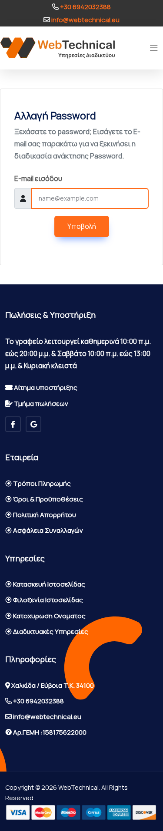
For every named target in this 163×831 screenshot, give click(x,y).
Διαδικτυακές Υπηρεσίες (50, 631)
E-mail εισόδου (38, 178)
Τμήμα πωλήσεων (40, 403)
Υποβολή (81, 226)
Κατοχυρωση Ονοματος (49, 615)
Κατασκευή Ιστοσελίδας (48, 584)
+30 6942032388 (85, 6)
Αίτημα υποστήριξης (45, 387)
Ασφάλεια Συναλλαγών (47, 530)
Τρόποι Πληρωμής (41, 483)
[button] (154, 48)
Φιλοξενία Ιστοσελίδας (47, 599)
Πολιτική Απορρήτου (44, 514)
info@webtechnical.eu (85, 19)
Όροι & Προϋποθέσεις (47, 499)
